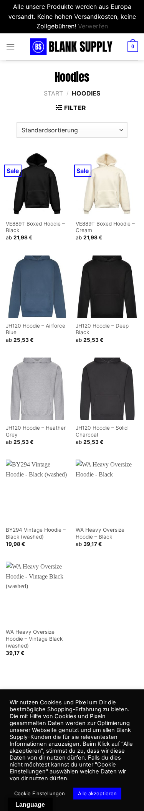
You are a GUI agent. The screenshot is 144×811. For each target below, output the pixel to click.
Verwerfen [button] (93, 26)
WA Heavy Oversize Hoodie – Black (100, 533)
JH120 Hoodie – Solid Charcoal (101, 431)
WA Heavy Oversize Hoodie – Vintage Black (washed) (34, 638)
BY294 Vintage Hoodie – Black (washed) (36, 533)
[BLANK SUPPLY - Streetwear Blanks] (72, 47)
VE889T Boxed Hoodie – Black (35, 227)
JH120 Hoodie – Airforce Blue (35, 329)
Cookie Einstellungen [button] (39, 793)
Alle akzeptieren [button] (97, 793)
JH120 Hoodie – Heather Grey (36, 431)
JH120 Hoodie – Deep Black (102, 329)
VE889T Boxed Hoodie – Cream (105, 227)
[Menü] (10, 46)
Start (53, 93)
